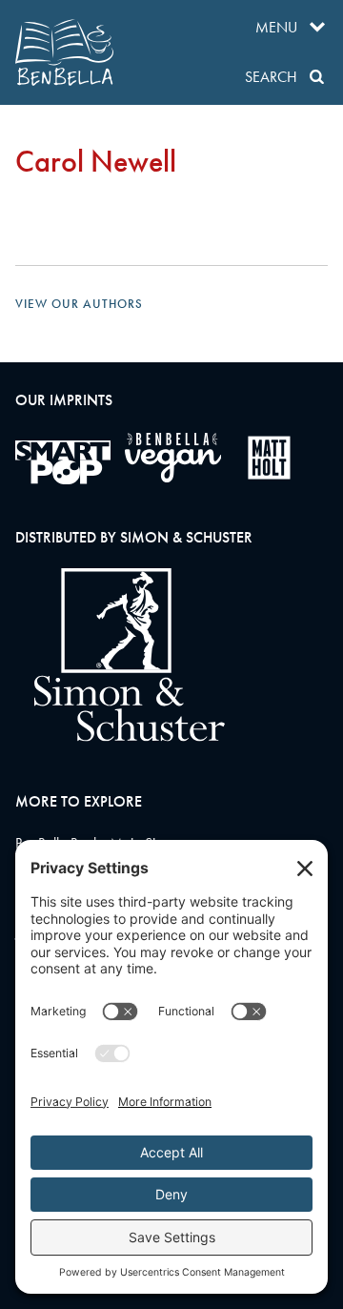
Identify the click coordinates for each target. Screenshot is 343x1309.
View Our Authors (79, 304)
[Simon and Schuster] (120, 736)
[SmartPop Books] (63, 462)
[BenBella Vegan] (173, 457)
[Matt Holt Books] (269, 457)
